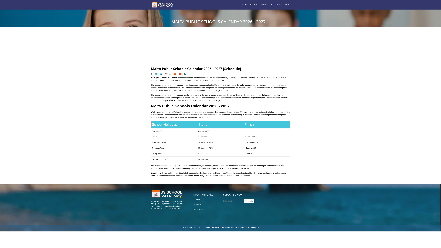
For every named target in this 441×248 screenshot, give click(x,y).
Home (244, 5)
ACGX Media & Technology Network (223, 227)
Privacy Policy (282, 5)
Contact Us (266, 5)
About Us (254, 5)
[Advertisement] (220, 49)
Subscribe (249, 201)
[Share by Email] (180, 73)
